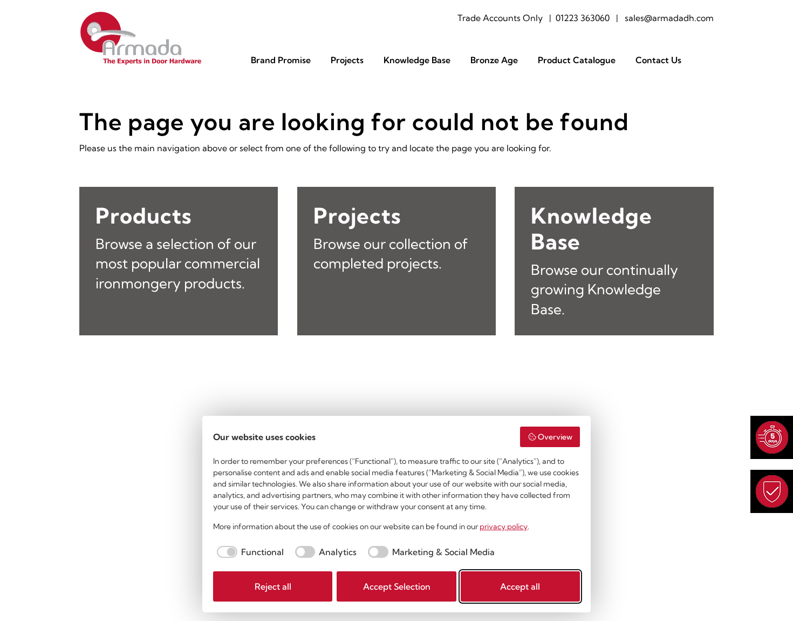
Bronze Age (494, 60)
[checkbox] (248, 551)
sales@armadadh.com (669, 17)
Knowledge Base (417, 60)
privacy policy (504, 526)
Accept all (520, 586)
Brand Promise (281, 60)
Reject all (273, 586)
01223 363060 (583, 17)
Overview (555, 437)
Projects (347, 60)
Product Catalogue (577, 60)
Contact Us (658, 60)
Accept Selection (396, 586)
